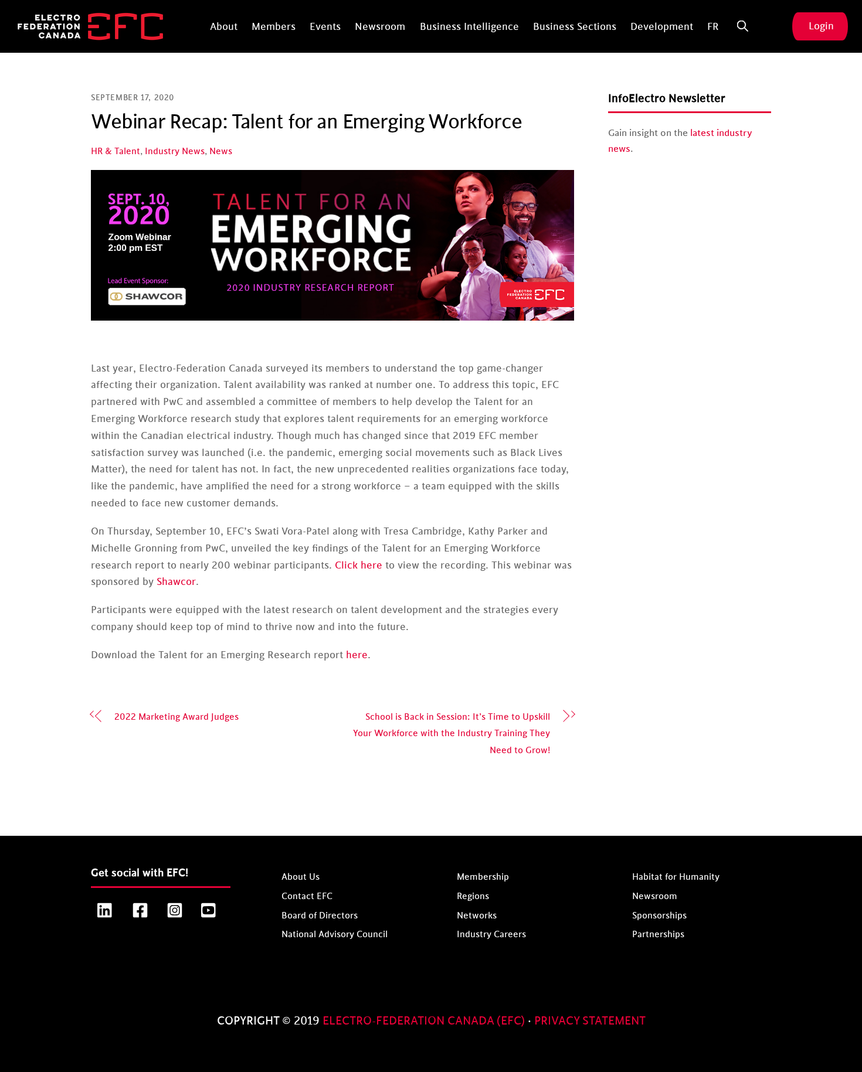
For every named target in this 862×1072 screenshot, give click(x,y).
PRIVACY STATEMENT (590, 1021)
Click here (358, 565)
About (223, 27)
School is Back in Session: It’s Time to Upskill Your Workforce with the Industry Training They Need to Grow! (451, 734)
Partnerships (658, 934)
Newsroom (380, 27)
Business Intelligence (469, 27)
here (357, 655)
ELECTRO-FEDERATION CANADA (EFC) (425, 1021)
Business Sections (574, 27)
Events (325, 27)
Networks (477, 915)
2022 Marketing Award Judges (176, 717)
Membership (483, 877)
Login (821, 26)
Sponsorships (659, 915)
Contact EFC (306, 896)
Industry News (175, 151)
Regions (473, 896)
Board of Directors (319, 915)
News (220, 151)
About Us (300, 877)
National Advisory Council (334, 934)
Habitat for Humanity (676, 877)
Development (661, 27)
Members (274, 27)
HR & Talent (115, 151)
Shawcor (176, 582)
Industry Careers (491, 934)
